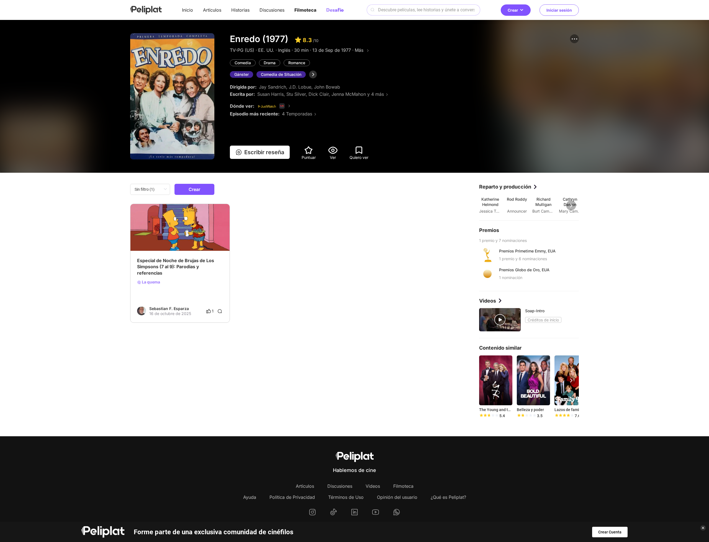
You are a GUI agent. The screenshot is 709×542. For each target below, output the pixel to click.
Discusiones (272, 10)
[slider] (489, 416)
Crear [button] (513, 10)
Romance (296, 62)
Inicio (187, 10)
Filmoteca (305, 10)
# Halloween (173, 237)
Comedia (243, 62)
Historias (240, 10)
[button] (574, 38)
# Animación (148, 237)
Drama (270, 62)
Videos (373, 486)
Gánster (241, 74)
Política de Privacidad (292, 497)
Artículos (212, 10)
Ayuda (249, 497)
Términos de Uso (346, 497)
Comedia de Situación (281, 74)
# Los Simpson (199, 237)
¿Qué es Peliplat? (448, 497)
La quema (150, 282)
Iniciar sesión (559, 10)
